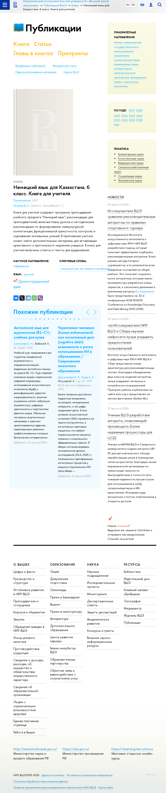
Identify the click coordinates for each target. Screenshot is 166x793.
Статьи (43, 44)
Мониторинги (97, 594)
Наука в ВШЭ (71, 72)
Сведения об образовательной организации (25, 691)
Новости (116, 197)
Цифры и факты (24, 572)
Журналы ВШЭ (134, 615)
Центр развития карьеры (61, 639)
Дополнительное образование (62, 628)
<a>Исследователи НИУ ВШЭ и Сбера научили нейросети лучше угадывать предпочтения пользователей (130, 336)
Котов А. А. (87, 377)
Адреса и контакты (52, 775)
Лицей (54, 572)
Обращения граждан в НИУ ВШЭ (28, 629)
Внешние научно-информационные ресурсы (99, 642)
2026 (139, 110)
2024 (124, 116)
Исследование (144, 291)
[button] (31, 319)
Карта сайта (105, 787)
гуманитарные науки (127, 60)
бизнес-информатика (127, 42)
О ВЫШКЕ (21, 564)
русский (29, 274)
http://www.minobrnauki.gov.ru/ (35, 749)
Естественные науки (131, 158)
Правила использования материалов (35, 72)
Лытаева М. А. (21, 205)
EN (133, 4)
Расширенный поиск (65, 66)
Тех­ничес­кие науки (130, 180)
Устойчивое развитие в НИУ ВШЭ (28, 592)
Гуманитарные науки (131, 154)
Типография (132, 601)
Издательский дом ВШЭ (137, 581)
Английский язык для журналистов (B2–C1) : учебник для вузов (32, 332)
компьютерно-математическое (125, 71)
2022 (139, 116)
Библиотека (132, 572)
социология (130, 82)
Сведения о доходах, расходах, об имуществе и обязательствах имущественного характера (28, 670)
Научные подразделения (98, 574)
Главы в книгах (33, 53)
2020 (124, 120)
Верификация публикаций (30, 66)
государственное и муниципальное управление (126, 51)
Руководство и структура (23, 581)
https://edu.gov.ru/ (75, 749)
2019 (132, 120)
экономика (121, 86)
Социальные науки (130, 176)
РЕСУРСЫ (132, 564)
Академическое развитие (98, 621)
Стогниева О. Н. (23, 343)
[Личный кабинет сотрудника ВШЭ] (151, 5)
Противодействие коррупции (26, 651)
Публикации (53, 27)
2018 (139, 120)
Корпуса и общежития (29, 612)
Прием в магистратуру (66, 611)
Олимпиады (58, 590)
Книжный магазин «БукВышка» (136, 592)
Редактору (150, 774)
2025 (117, 116)
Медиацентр (133, 608)
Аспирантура (59, 619)
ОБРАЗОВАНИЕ (62, 564)
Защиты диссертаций (102, 612)
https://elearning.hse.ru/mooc (132, 749)
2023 (132, 116)
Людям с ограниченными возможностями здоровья (24, 708)
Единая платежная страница (26, 723)
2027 (132, 110)
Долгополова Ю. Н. (69, 377)
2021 (117, 120)
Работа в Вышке (24, 732)
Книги (21, 44)
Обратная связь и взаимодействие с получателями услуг (64, 674)
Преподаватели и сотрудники (25, 603)
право (118, 82)
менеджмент (138, 77)
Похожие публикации (43, 312)
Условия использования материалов (90, 775)
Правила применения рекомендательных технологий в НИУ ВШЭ (54, 787)
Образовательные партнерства (62, 661)
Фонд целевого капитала (24, 640)
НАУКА (93, 564)
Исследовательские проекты (101, 585)
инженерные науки (126, 64)
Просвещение (22, 200)
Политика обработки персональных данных (40, 781)
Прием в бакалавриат (65, 597)
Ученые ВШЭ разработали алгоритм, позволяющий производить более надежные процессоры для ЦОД (130, 426)
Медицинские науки (131, 163)
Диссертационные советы (100, 603)
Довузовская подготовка (59, 581)
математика (121, 77)
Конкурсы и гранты (100, 631)
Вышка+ (55, 604)
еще (116, 124)
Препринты (73, 53)
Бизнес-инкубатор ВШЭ (63, 650)
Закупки (18, 619)
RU (128, 4)
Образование (21, 266)
